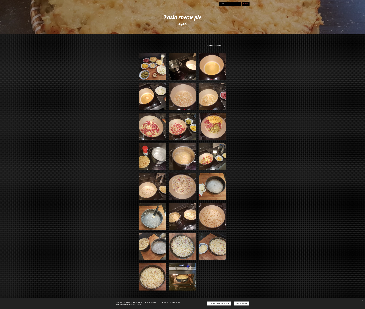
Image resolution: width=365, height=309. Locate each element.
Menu (246, 4)
